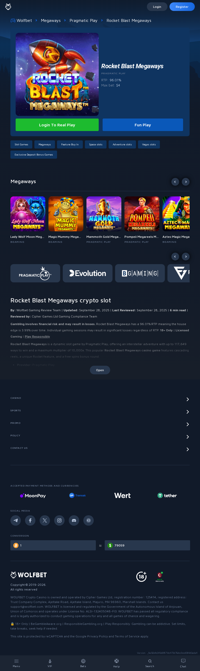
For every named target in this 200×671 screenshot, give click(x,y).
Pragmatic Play (84, 20)
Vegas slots (149, 144)
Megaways (51, 20)
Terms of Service (127, 636)
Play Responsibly (37, 336)
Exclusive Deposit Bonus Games (34, 154)
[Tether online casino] (122, 495)
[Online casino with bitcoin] (167, 495)
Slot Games (21, 144)
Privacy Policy (97, 636)
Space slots (95, 144)
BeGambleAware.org (46, 624)
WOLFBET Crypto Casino (28, 597)
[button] (29, 220)
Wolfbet (24, 20)
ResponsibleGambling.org (83, 624)
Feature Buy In (70, 144)
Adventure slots (122, 144)
